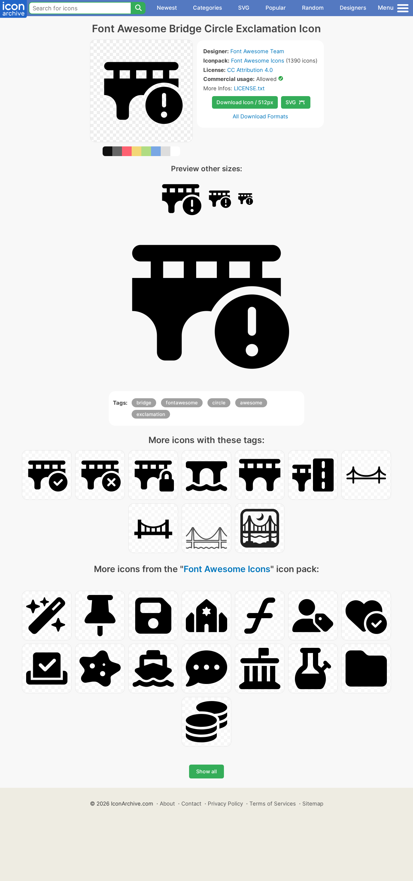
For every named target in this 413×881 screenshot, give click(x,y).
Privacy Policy (225, 803)
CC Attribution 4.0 (250, 70)
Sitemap (312, 803)
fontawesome (182, 403)
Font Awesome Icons (257, 60)
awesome (251, 403)
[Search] (138, 8)
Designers (353, 8)
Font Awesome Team (257, 51)
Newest (167, 8)
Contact (191, 803)
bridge (143, 403)
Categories (207, 8)
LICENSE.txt (249, 88)
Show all (206, 771)
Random (313, 8)
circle (219, 403)
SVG (243, 8)
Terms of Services (272, 803)
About (167, 803)
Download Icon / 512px (245, 102)
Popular (276, 8)
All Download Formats (260, 116)
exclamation (150, 414)
